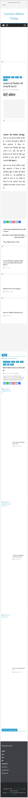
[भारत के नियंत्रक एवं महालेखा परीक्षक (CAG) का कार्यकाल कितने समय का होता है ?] (14, 246)
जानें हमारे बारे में (5, 764)
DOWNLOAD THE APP (7, 746)
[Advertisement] (14, 46)
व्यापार (3, 754)
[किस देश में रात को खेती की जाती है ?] (6, 670)
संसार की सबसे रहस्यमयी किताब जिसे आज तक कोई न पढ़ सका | (14, 230)
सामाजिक (12, 364)
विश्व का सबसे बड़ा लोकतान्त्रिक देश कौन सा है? (18, 443)
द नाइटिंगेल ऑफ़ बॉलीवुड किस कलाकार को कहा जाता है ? (18, 556)
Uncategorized (7, 77)
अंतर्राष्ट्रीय (13, 361)
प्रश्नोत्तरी (17, 77)
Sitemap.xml (5, 773)
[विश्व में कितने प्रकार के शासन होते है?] (14, 358)
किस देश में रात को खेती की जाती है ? (19, 669)
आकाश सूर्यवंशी (16, 89)
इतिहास (13, 77)
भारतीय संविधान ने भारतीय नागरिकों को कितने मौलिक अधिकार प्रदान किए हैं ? (13, 236)
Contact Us (4, 767)
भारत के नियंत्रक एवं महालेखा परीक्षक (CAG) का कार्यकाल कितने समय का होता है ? (13, 263)
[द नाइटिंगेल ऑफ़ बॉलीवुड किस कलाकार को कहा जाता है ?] (6, 557)
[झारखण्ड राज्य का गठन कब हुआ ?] (14, 274)
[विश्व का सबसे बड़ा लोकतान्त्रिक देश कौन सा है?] (6, 444)
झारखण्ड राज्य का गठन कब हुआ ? (12, 289)
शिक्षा (20, 77)
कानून (3, 757)
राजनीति (5, 364)
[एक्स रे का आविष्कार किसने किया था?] (14, 298)
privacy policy (5, 770)
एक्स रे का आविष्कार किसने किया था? (13, 313)
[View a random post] (24, 25)
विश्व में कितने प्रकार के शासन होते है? (14, 369)
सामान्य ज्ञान (5, 80)
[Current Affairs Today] (3, 25)
